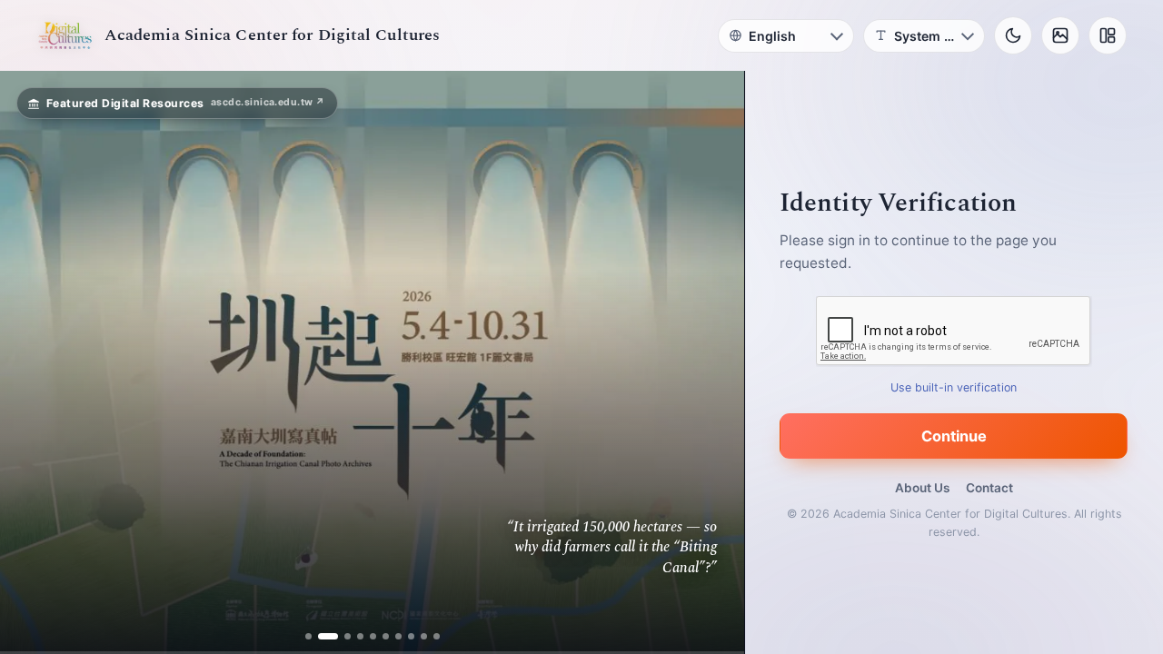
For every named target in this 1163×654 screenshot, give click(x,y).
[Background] (1060, 35)
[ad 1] (308, 636)
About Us (922, 488)
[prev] (33, 362)
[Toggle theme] (1013, 35)
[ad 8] (411, 636)
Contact (989, 488)
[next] (711, 362)
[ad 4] (360, 636)
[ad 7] (398, 636)
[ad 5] (373, 636)
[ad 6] (386, 636)
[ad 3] (341, 636)
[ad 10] (436, 636)
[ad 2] (321, 636)
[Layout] (1107, 35)
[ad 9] (424, 636)
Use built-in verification (954, 387)
